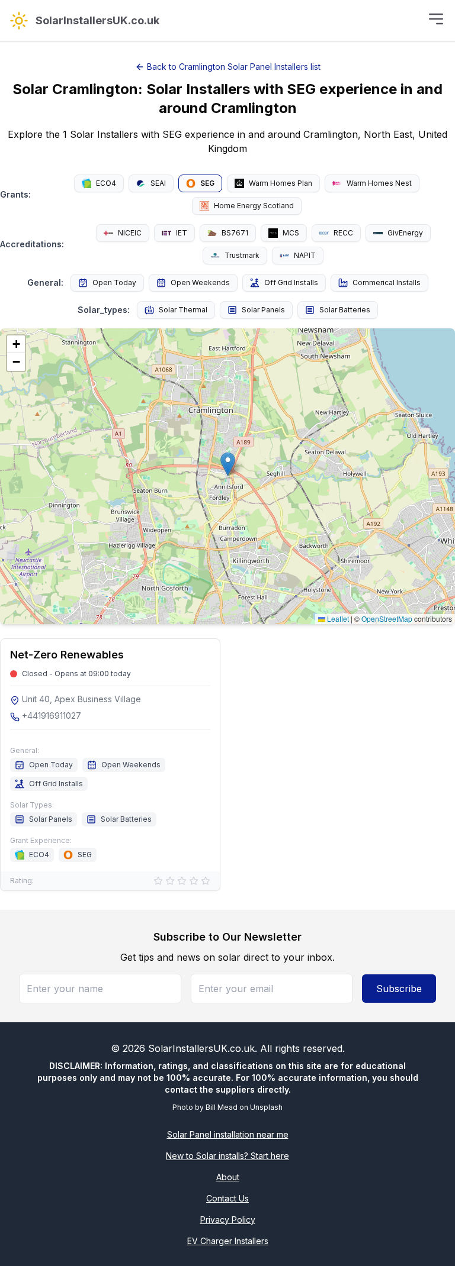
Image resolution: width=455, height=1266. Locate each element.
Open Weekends (200, 282)
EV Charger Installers (227, 1241)
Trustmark (242, 255)
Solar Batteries (344, 309)
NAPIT (305, 255)
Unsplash (266, 1107)
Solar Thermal (183, 309)
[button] (227, 464)
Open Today (114, 282)
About (227, 1177)
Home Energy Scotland (254, 205)
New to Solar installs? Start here (227, 1156)
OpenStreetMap (386, 618)
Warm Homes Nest (379, 183)
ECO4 (106, 183)
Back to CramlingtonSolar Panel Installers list (234, 67)
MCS (291, 232)
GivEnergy (405, 232)
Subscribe (399, 988)
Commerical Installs (387, 282)
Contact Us (227, 1198)
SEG (207, 183)
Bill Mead (222, 1107)
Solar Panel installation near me (228, 1134)
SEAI (158, 183)
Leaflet (337, 618)
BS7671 (235, 232)
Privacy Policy (227, 1220)
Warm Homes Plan (280, 183)
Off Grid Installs (291, 282)
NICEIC (130, 232)
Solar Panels (263, 309)
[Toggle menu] (436, 18)
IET (181, 232)
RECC (343, 232)
